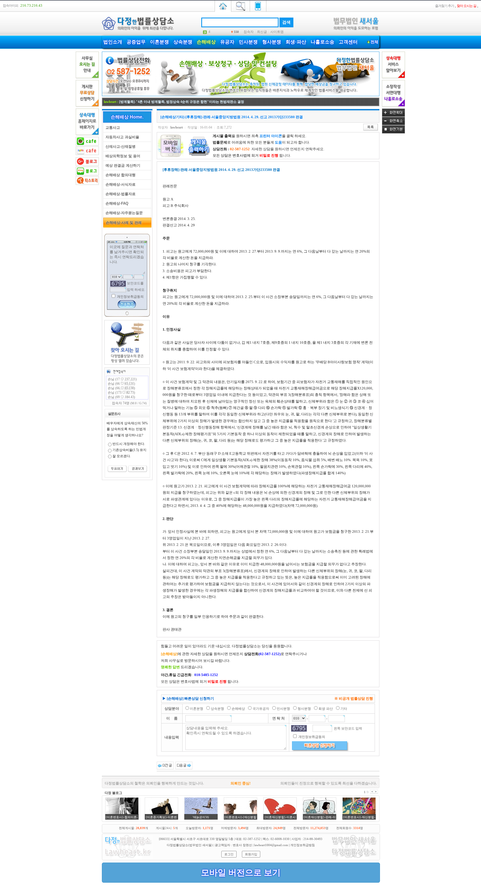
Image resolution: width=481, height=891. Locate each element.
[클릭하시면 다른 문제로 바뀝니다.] (118, 283)
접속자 (249, 32)
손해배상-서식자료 (119, 184)
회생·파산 (296, 42)
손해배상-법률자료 (119, 194)
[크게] (393, 116)
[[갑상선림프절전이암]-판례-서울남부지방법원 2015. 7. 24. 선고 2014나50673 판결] (183, 765)
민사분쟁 (248, 42)
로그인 (229, 854)
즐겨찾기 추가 (444, 6)
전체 (374, 42)
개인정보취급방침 (302, 845)
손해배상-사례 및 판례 (123, 223)
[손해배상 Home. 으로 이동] (240, 95)
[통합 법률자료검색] (240, 6)
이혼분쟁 (159, 42)
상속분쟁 (182, 42)
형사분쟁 (271, 42)
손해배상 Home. (127, 117)
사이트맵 (277, 32)
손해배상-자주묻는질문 (123, 213)
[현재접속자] (116, 371)
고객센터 (348, 42)
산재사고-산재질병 (119, 146)
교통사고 (111, 127)
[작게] (393, 124)
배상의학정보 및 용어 (121, 156)
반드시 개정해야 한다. (128, 444)
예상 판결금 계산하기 (121, 165)
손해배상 (206, 42)
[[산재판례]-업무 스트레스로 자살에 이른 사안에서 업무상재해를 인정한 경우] (165, 765)
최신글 (262, 32)
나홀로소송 (322, 42)
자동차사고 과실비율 (121, 137)
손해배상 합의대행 (119, 175)
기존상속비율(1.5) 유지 (129, 450)
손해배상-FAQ (115, 203)
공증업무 (136, 42)
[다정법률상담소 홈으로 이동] (223, 6)
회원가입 (251, 854)
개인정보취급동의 (130, 297)
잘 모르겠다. (121, 456)
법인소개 (112, 42)
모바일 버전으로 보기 (241, 872)
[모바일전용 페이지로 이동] (258, 6)
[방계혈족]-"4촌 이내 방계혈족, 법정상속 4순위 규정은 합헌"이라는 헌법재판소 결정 (181, 102)
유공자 (227, 42)
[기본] (393, 132)
